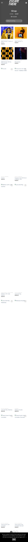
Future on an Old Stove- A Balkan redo (21, 178)
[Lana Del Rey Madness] (7, 353)
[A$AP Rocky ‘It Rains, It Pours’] (7, 33)
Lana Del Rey (18, 293)
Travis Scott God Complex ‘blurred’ (19, 525)
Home (11, 14)
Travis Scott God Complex (5, 525)
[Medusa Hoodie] (21, 353)
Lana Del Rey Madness (6, 409)
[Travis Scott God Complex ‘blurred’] (21, 468)
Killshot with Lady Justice (5, 294)
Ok (14, 539)
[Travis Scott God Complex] (7, 468)
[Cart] (26, 2)
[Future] (7, 121)
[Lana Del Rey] (21, 237)
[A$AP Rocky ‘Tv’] (21, 33)
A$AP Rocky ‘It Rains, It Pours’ (7, 42)
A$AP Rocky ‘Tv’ (19, 41)
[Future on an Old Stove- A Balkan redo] (21, 121)
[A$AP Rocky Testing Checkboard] (7, 53)
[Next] (17, 532)
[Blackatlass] (21, 53)
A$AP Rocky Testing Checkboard (6, 62)
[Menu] (2, 2)
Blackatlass (17, 61)
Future (2, 177)
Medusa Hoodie (18, 409)
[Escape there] (14, 2)
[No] (26, 537)
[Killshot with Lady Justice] (7, 237)
